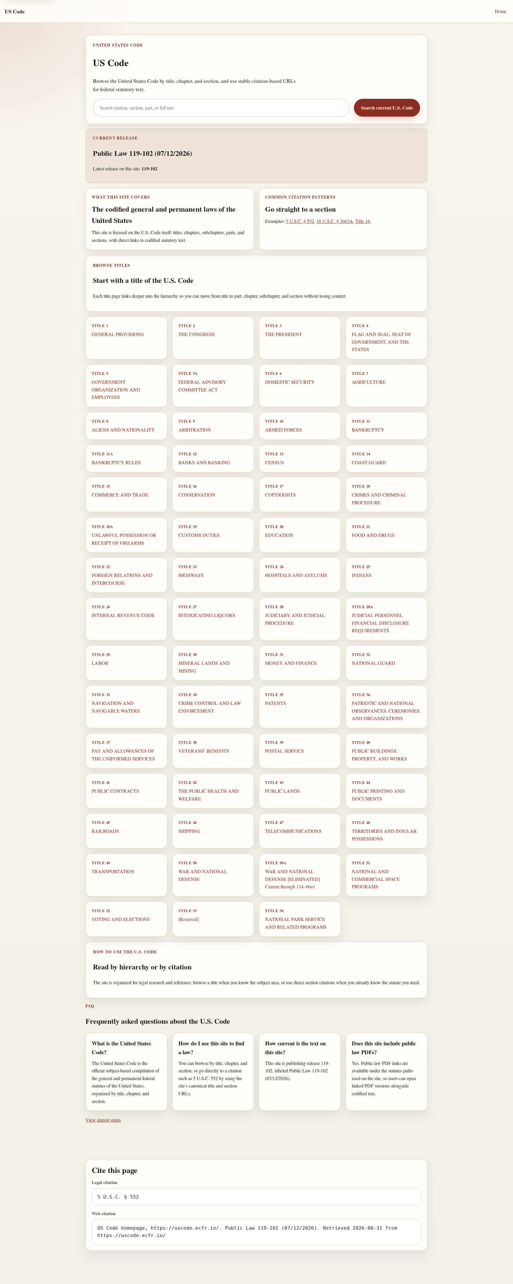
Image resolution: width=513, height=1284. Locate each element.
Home (500, 11)
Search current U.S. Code (387, 107)
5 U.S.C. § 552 (300, 221)
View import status (103, 1120)
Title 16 (362, 221)
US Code (15, 11)
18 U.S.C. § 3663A (334, 221)
